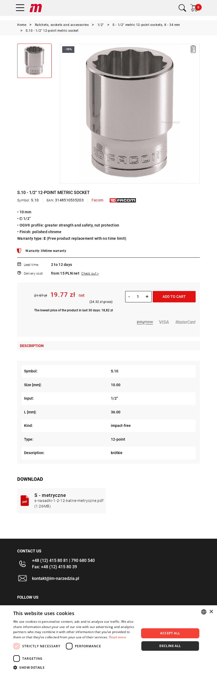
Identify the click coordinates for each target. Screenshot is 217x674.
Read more (117, 637)
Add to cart (174, 296)
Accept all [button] (170, 633)
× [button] (211, 612)
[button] (63, 114)
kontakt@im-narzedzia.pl (55, 578)
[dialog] (108, 639)
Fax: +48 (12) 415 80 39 (54, 566)
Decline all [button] (170, 646)
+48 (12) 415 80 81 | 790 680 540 (63, 560)
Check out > (90, 273)
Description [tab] (32, 346)
